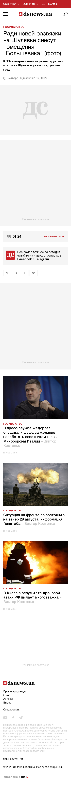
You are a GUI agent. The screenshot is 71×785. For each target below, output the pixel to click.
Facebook (24, 259)
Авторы (8, 699)
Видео (7, 703)
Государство (13, 27)
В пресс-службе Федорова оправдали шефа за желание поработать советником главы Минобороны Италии (30, 437)
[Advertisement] (35, 180)
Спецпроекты (11, 710)
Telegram (42, 259)
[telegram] (20, 717)
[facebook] (13, 717)
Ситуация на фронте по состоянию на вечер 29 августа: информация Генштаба (34, 520)
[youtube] (5, 717)
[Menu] (5, 14)
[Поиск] (65, 14)
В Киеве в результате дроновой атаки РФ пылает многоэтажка (32, 598)
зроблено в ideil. (15, 777)
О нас (6, 695)
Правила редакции (14, 692)
